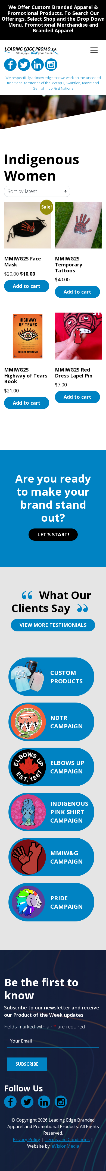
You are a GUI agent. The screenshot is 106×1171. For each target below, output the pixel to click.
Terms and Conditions (67, 1139)
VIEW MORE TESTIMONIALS (53, 625)
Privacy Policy (26, 1139)
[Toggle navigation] (94, 50)
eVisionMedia (65, 1146)
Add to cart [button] (26, 286)
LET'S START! (53, 534)
